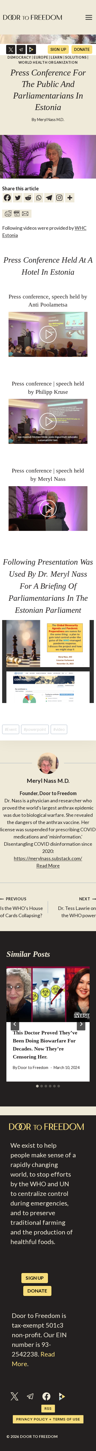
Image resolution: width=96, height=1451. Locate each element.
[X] (10, 49)
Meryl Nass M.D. (50, 119)
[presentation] (48, 994)
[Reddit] (28, 197)
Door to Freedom (33, 1067)
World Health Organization (48, 63)
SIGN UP (58, 49)
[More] (69, 197)
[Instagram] (59, 197)
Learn (56, 57)
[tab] (37, 1086)
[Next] (81, 1024)
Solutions (76, 57)
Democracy (19, 57)
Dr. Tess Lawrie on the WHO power (77, 907)
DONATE (82, 49)
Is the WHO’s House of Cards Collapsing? (21, 907)
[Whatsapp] (38, 197)
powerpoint (35, 729)
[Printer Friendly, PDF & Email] (16, 214)
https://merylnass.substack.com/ (48, 858)
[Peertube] (31, 49)
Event (11, 729)
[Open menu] (89, 17)
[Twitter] (17, 197)
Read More (48, 865)
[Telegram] (21, 49)
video (59, 729)
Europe (41, 57)
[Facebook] (7, 197)
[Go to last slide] (15, 1024)
